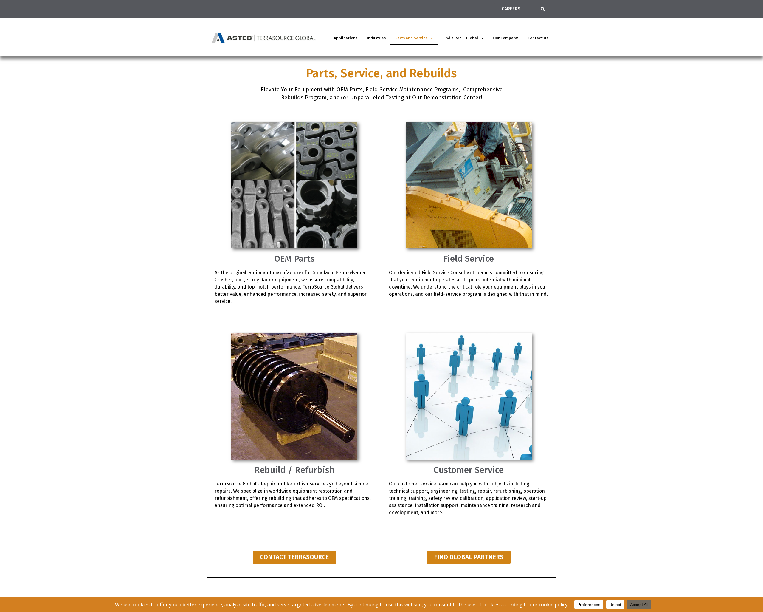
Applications (345, 38)
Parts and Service (411, 38)
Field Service (468, 258)
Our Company (505, 38)
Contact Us (538, 38)
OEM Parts (294, 258)
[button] (543, 9)
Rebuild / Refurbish (294, 470)
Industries (376, 38)
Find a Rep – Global (460, 38)
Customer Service (469, 470)
